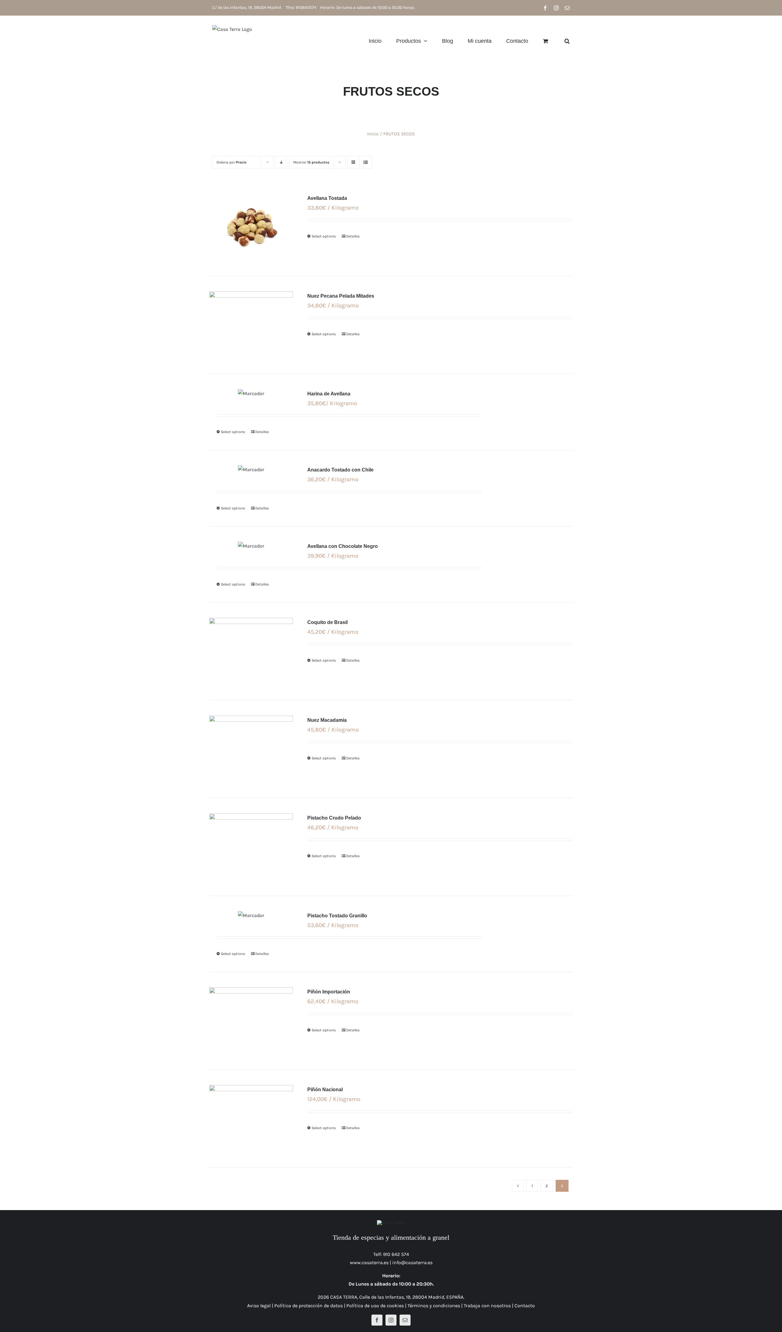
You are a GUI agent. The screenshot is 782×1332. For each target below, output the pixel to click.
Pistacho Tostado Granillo (337, 915)
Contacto (524, 1305)
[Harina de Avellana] (251, 393)
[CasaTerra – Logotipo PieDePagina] (391, 1222)
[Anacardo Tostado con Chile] (251, 469)
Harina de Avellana (328, 393)
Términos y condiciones (433, 1305)
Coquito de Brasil (327, 622)
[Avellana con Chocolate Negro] (251, 546)
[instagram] (391, 1320)
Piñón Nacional (325, 1089)
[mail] (405, 1320)
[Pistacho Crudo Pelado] (251, 846)
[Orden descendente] (281, 162)
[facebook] (376, 1320)
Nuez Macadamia (327, 720)
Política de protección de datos (308, 1305)
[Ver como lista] (365, 162)
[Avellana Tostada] (251, 227)
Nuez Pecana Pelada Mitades (340, 296)
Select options (324, 236)
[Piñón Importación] (251, 1020)
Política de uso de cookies (375, 1305)
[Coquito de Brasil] (251, 651)
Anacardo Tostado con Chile (340, 469)
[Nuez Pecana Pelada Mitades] (251, 325)
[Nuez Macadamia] (251, 749)
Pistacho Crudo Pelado (334, 817)
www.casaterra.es (369, 1262)
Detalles (353, 236)
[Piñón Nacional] (251, 1118)
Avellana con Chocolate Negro (342, 546)
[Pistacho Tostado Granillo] (251, 915)
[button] (567, 41)
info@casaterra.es (412, 1262)
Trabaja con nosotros (487, 1305)
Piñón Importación (328, 991)
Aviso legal (259, 1305)
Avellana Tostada (327, 198)
